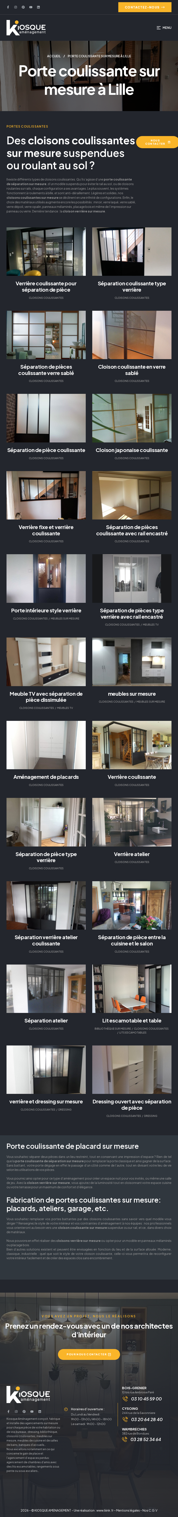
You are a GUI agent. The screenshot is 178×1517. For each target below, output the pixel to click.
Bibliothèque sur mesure (113, 1028)
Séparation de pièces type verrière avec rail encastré (132, 613)
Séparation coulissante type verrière (132, 286)
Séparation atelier (46, 1020)
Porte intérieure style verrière (46, 610)
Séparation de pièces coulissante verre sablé (46, 369)
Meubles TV (151, 624)
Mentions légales (128, 1510)
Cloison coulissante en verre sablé (132, 369)
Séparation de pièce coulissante (46, 450)
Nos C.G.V (149, 1510)
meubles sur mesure (132, 693)
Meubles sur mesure (65, 618)
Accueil (54, 56)
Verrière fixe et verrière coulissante (46, 530)
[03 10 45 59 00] (125, 1398)
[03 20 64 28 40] (125, 1419)
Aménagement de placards (46, 776)
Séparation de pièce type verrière (46, 857)
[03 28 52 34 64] (124, 1439)
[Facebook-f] (8, 7)
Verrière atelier (132, 854)
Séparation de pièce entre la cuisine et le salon (132, 940)
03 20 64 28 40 (147, 1419)
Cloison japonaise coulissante (132, 450)
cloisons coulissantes (46, 297)
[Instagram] (15, 7)
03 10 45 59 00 (146, 1398)
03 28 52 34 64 (145, 1439)
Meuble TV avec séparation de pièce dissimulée (46, 696)
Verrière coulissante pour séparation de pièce (46, 286)
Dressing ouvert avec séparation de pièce (131, 1104)
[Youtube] (30, 7)
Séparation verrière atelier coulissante (46, 940)
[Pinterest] (23, 7)
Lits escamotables (133, 1032)
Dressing (65, 1109)
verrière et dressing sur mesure (46, 1101)
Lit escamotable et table (131, 1020)
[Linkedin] (38, 7)
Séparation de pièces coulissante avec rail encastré (132, 530)
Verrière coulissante (132, 776)
